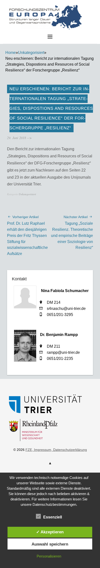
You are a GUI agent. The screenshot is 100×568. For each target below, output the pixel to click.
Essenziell (52, 517)
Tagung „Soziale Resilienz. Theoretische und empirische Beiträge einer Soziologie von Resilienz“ (72, 232)
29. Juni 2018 (16, 137)
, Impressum (41, 450)
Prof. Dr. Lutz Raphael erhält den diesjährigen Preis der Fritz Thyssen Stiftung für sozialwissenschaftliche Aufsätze (27, 235)
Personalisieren (49, 556)
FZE (86, 14)
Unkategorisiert (31, 53)
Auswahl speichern (50, 544)
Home (10, 53)
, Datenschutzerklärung (69, 450)
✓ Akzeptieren (50, 532)
